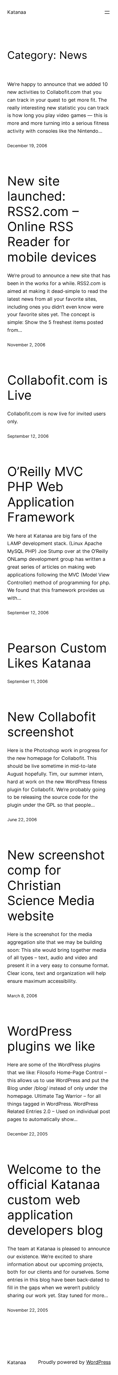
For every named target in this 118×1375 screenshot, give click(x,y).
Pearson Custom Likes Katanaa (57, 655)
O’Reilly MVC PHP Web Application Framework (45, 494)
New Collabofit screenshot (51, 724)
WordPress (98, 1362)
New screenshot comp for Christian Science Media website (56, 885)
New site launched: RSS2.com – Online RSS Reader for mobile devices (52, 219)
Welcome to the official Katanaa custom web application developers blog (55, 1200)
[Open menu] (107, 12)
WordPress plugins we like (51, 1039)
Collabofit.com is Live (57, 388)
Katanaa (16, 12)
